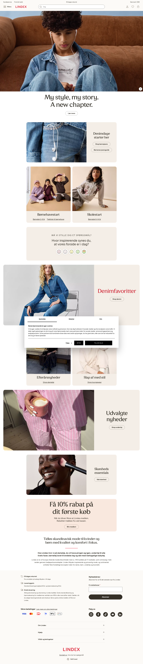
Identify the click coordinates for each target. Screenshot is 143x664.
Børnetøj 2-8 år (39, 219)
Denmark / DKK (135, 2)
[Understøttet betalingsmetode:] (54, 614)
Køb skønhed (101, 479)
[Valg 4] (78, 251)
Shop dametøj (48, 382)
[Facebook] (98, 614)
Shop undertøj (117, 427)
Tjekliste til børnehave (55, 219)
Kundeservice (7, 2)
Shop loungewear (95, 382)
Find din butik (18, 2)
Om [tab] (100, 319)
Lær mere (71, 113)
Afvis (79, 343)
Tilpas (68, 343)
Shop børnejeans (101, 144)
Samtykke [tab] (42, 319)
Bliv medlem (71, 527)
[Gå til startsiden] (21, 6)
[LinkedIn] (120, 614)
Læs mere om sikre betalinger (46, 609)
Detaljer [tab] (71, 319)
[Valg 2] (65, 251)
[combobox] (71, 7)
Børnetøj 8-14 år (94, 219)
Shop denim (117, 299)
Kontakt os (63, 655)
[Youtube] (112, 614)
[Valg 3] (71, 251)
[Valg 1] (59, 251)
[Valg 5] (84, 251)
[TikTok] (105, 614)
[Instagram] (91, 614)
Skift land (73, 659)
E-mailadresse (94, 585)
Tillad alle (98, 343)
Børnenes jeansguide (101, 150)
